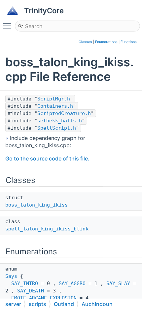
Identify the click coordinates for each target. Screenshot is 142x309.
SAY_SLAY (118, 283)
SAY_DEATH (30, 291)
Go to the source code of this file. (47, 158)
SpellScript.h (56, 128)
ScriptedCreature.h (64, 113)
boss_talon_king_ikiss (36, 205)
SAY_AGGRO (72, 283)
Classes (85, 42)
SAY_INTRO (24, 283)
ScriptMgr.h (53, 99)
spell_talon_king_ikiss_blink (47, 229)
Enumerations (106, 42)
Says (11, 276)
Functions (129, 42)
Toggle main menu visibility (9, 25)
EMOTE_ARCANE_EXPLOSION (44, 298)
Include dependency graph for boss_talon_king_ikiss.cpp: (45, 142)
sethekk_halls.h (59, 121)
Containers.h (55, 106)
